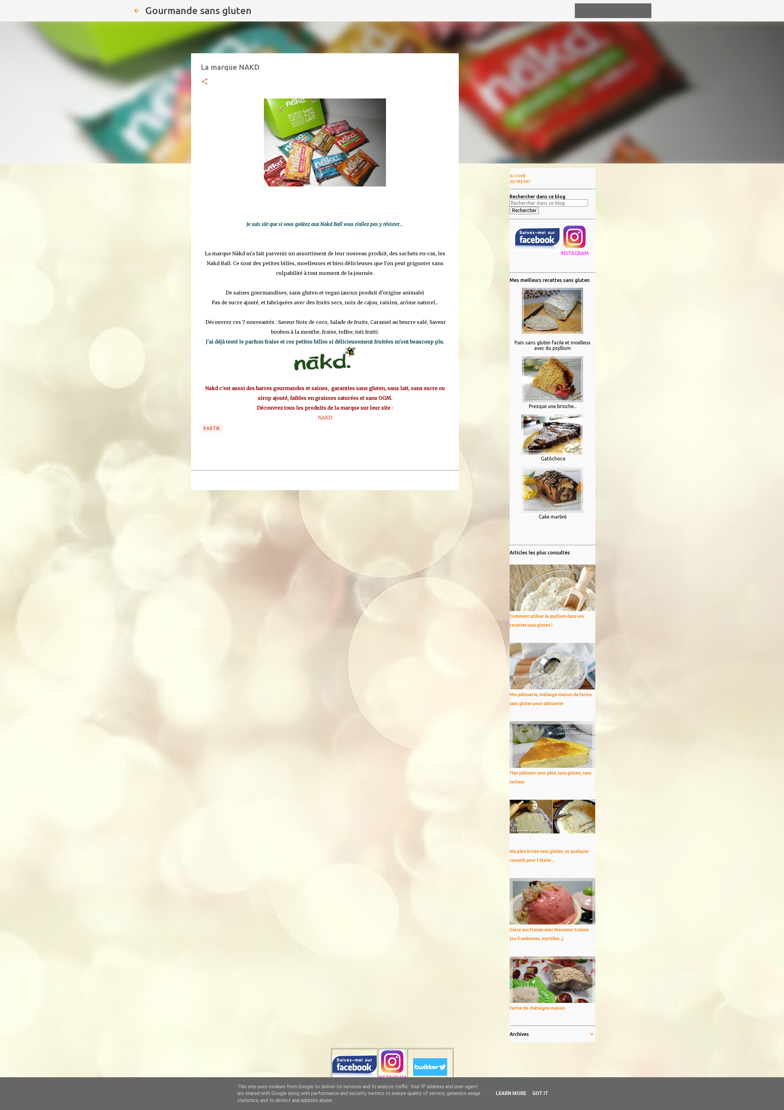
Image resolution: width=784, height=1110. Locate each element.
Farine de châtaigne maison (537, 1008)
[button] (204, 82)
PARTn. (211, 428)
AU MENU (520, 181)
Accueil (517, 175)
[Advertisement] (490, 264)
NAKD (325, 417)
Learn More (511, 1093)
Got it (540, 1093)
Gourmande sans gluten (198, 10)
